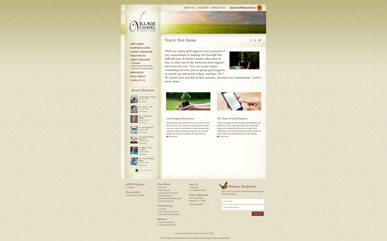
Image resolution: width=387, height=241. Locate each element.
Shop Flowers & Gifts (135, 195)
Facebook (251, 40)
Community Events (198, 190)
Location (203, 8)
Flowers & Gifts (140, 48)
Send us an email (196, 204)
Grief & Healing (140, 59)
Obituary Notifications (167, 225)
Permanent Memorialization (170, 198)
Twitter (255, 40)
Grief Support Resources (142, 66)
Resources (136, 72)
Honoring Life (164, 190)
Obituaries (137, 44)
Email (260, 40)
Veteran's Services (166, 201)
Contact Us (218, 8)
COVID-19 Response (141, 52)
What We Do (138, 56)
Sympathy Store (247, 8)
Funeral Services (166, 196)
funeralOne (225, 238)
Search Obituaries (166, 222)
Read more (173, 136)
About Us (189, 8)
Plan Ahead (137, 76)
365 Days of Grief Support (142, 68)
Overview (136, 63)
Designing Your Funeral (168, 193)
